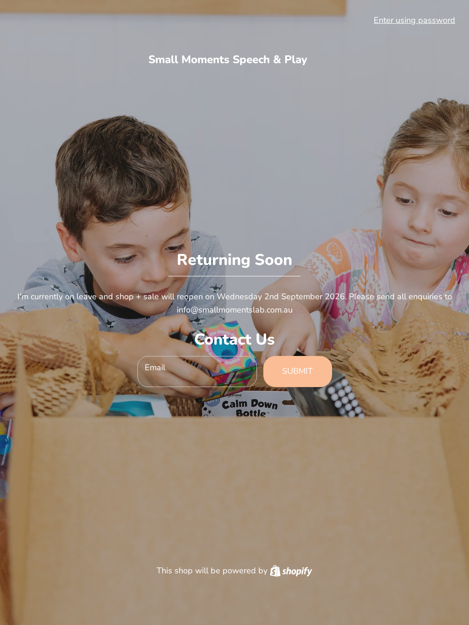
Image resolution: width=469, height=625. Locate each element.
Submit (297, 371)
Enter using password (414, 20)
